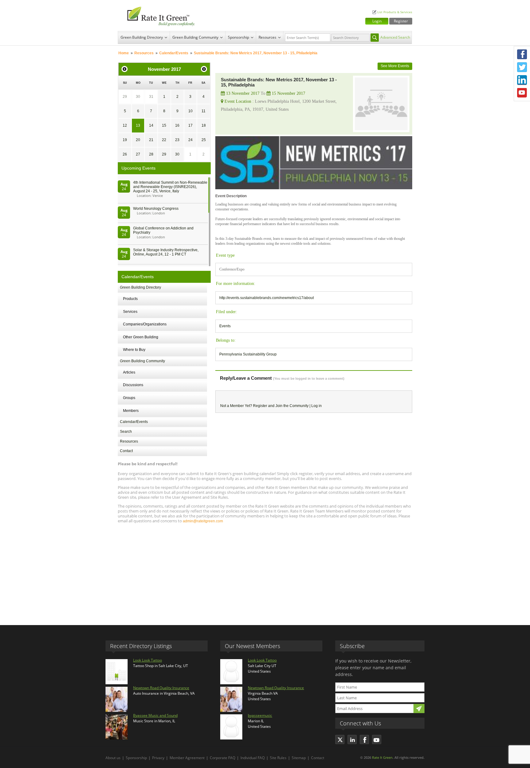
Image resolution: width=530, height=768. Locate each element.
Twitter (522, 67)
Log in (316, 406)
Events (225, 326)
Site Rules (278, 757)
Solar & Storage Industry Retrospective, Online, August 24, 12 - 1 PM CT (165, 252)
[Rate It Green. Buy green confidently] (158, 15)
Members (131, 411)
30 (138, 96)
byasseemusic (260, 715)
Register (401, 21)
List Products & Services (394, 12)
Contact (126, 451)
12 (125, 125)
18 (204, 125)
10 (190, 111)
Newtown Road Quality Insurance (161, 687)
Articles (129, 372)
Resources (267, 37)
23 (177, 140)
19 (125, 140)
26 (125, 154)
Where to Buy (134, 350)
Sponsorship (238, 37)
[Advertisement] (265, 571)
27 (138, 154)
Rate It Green (382, 757)
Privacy (158, 757)
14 (151, 125)
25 (204, 140)
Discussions (133, 385)
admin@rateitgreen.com (203, 521)
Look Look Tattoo (147, 660)
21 (151, 140)
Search (126, 431)
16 (177, 125)
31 (151, 96)
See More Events (395, 66)
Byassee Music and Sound (155, 715)
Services (130, 311)
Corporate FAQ (222, 757)
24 (190, 140)
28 (151, 154)
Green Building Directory (142, 37)
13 (138, 125)
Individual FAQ (252, 757)
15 (164, 125)
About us (113, 757)
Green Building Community (195, 37)
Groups (129, 398)
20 (138, 140)
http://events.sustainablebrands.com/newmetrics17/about (266, 298)
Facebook (522, 54)
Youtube (522, 93)
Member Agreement (187, 757)
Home (123, 53)
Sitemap (299, 757)
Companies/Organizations (145, 324)
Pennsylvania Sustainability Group (248, 354)
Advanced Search (395, 37)
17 (190, 125)
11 (203, 111)
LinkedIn (522, 80)
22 (164, 140)
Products (130, 299)
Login (377, 21)
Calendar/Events (173, 53)
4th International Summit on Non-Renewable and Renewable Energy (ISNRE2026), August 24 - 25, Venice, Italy (170, 186)
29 (125, 96)
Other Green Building (140, 337)
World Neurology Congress (156, 208)
